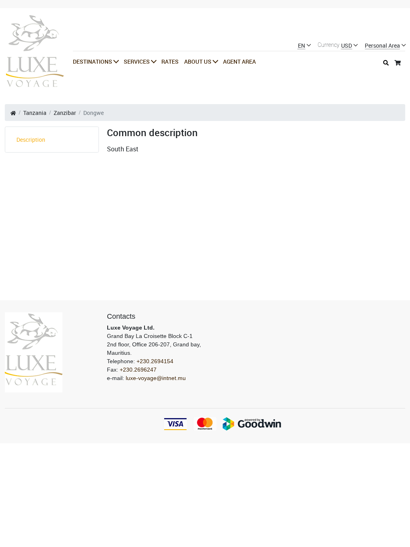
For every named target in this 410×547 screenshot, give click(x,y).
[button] (95, 61)
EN (301, 45)
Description (30, 139)
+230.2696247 (138, 369)
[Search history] (386, 62)
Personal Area (382, 45)
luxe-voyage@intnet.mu (156, 378)
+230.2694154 (155, 361)
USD (346, 45)
